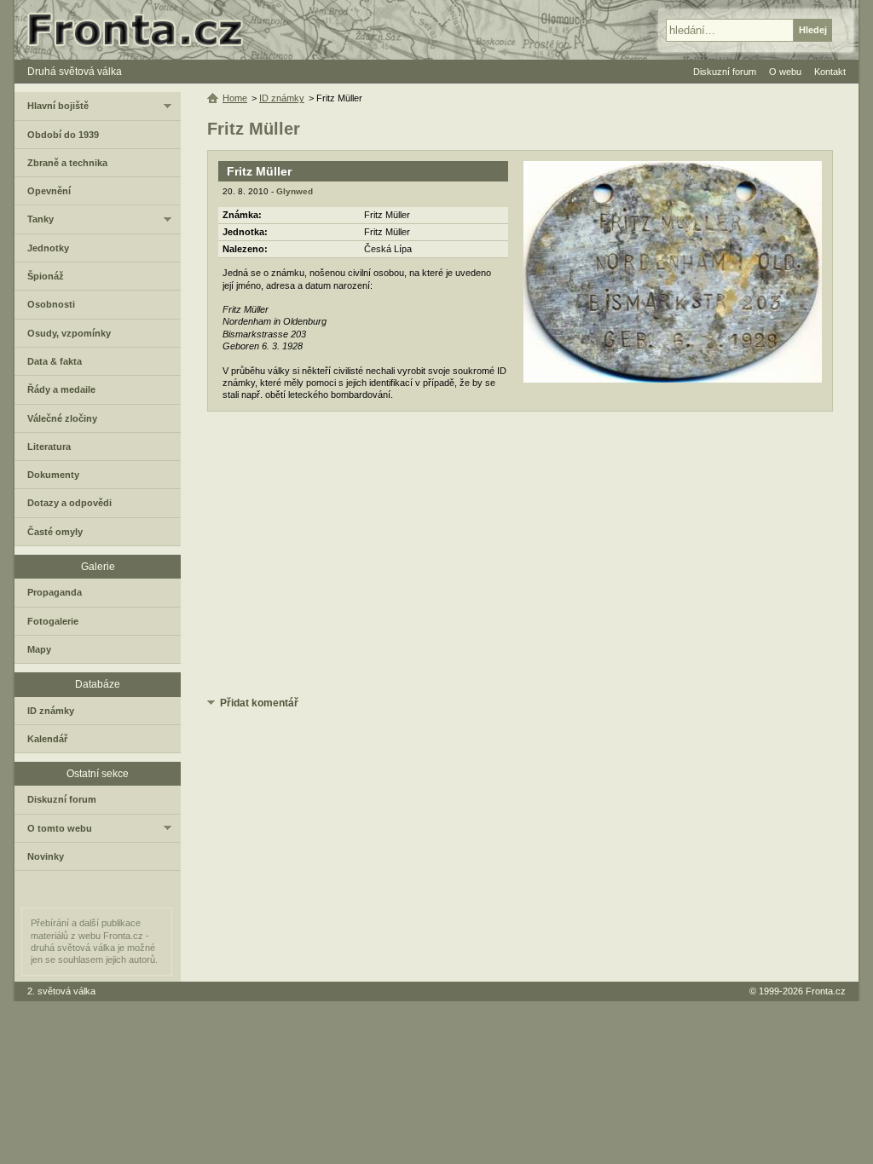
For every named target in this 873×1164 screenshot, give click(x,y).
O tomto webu (59, 828)
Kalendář (47, 739)
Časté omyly (55, 532)
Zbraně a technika (67, 163)
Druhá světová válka (74, 72)
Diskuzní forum (61, 799)
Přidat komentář (259, 703)
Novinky (45, 856)
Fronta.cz (826, 991)
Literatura (49, 446)
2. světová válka (61, 991)
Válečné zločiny (62, 418)
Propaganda (54, 592)
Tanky (40, 219)
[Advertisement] (520, 556)
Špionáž (45, 276)
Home (235, 98)
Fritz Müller (259, 171)
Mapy (39, 649)
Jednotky (48, 248)
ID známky (281, 98)
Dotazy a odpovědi (69, 503)
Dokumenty (53, 475)
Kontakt (830, 71)
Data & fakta (54, 361)
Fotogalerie (52, 621)
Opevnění (49, 191)
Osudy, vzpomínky (69, 333)
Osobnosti (51, 304)
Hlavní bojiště (58, 106)
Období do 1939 (63, 135)
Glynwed (294, 191)
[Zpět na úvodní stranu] (142, 30)
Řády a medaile (61, 389)
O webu (785, 71)
